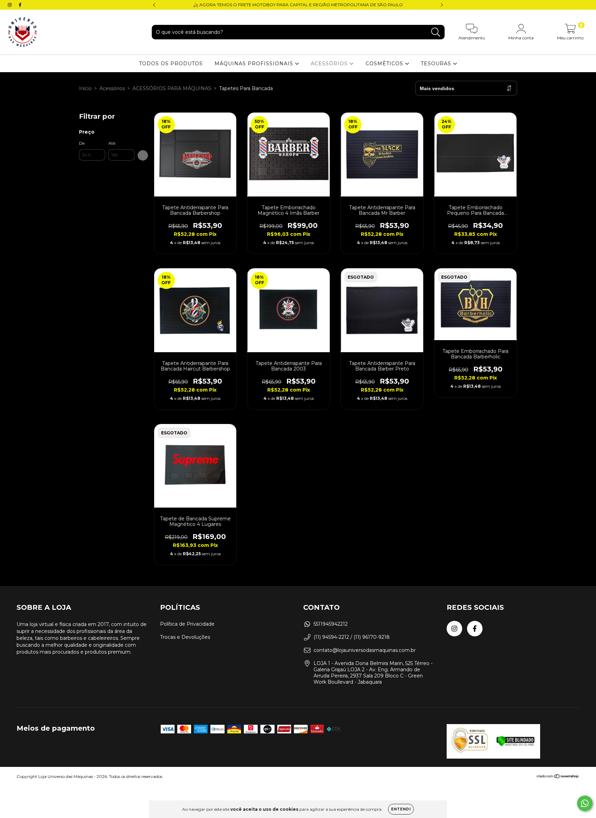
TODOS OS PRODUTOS (171, 63)
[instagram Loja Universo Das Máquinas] (10, 5)
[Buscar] (436, 32)
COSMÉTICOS (385, 63)
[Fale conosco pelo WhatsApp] (585, 803)
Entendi (401, 809)
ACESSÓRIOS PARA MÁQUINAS (171, 88)
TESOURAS (437, 63)
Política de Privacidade (187, 624)
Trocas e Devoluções (185, 637)
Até (111, 143)
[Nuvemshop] (557, 777)
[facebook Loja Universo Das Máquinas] (20, 5)
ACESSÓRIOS (330, 63)
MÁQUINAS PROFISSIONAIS (255, 63)
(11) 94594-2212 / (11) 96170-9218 (352, 637)
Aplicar (143, 155)
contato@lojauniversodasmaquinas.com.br (365, 650)
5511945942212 (331, 624)
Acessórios (112, 88)
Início (85, 88)
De (82, 143)
